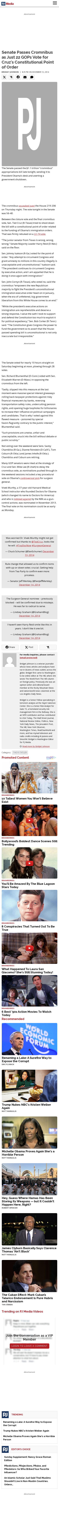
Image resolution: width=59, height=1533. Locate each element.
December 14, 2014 (29, 584)
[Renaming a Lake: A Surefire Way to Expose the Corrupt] (29, 1039)
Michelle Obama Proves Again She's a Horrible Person (28, 1153)
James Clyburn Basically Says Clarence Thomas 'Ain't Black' (29, 1249)
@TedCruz (37, 541)
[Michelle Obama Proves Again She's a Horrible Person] (29, 1132)
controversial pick (30, 478)
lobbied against (22, 499)
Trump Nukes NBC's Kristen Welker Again (26, 1106)
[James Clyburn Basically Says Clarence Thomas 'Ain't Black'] (29, 1229)
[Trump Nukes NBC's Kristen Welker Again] (29, 1085)
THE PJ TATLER (20, 752)
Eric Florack (8, 1064)
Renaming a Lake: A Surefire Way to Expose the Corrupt (26, 1059)
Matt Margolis (9, 1111)
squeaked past (27, 205)
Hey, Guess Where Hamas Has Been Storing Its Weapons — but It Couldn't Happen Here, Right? (28, 1201)
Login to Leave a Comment (29, 1346)
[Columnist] (11, 659)
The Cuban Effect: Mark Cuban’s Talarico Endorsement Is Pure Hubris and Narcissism (27, 1298)
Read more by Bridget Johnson (36, 746)
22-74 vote (39, 234)
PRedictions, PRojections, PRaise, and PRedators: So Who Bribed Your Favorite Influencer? (26, 1469)
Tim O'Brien (7, 1305)
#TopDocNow (23, 545)
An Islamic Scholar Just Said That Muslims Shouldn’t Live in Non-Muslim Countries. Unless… (27, 1481)
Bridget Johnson (10, 72)
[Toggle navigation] (55, 3)
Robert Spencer (9, 1208)
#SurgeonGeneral (41, 545)
